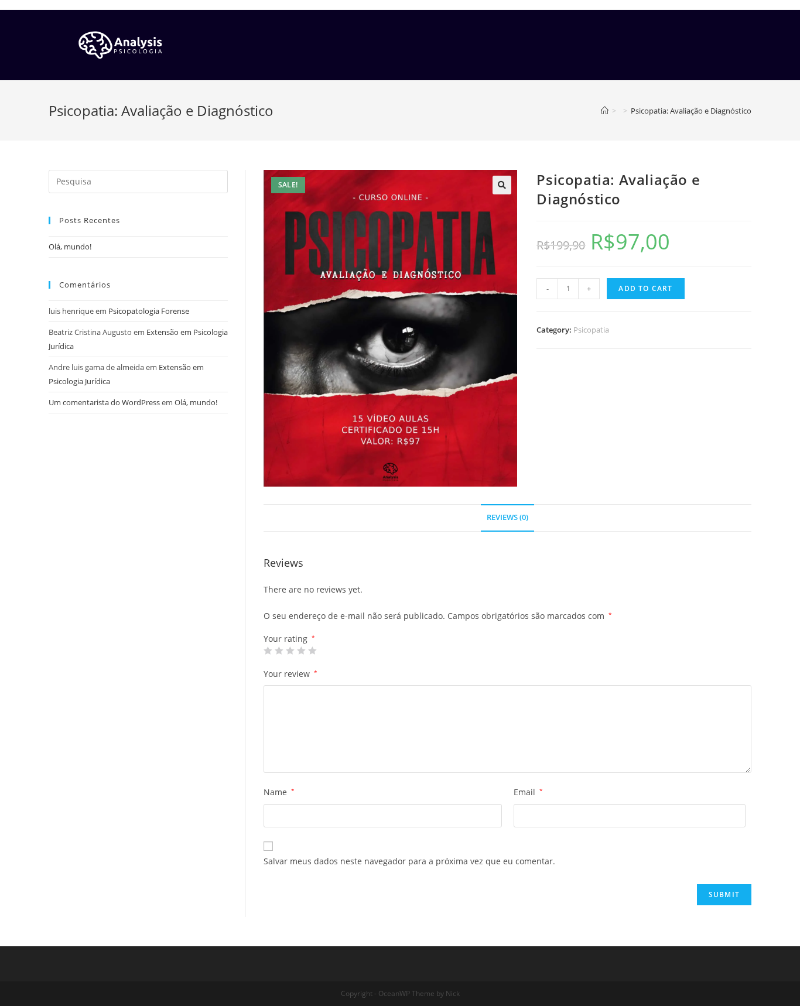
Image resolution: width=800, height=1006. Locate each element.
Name (279, 792)
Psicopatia (591, 329)
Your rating (289, 639)
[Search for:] (138, 180)
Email (528, 792)
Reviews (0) (507, 517)
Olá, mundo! (70, 246)
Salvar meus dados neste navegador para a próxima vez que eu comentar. (409, 861)
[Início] (604, 110)
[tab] (507, 518)
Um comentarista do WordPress (104, 402)
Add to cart (645, 288)
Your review (290, 673)
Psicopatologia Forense (148, 311)
